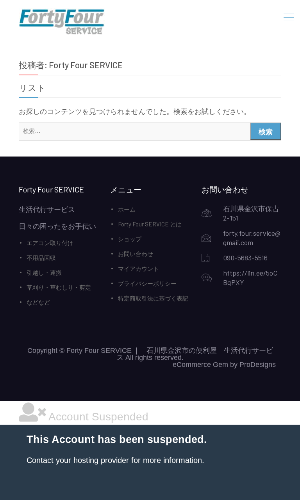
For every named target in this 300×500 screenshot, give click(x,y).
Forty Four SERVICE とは (150, 224)
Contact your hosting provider (78, 460)
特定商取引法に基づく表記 (153, 298)
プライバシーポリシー (147, 283)
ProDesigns (257, 364)
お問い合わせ (135, 253)
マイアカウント (138, 268)
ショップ (129, 238)
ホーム (127, 209)
